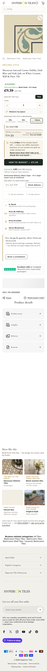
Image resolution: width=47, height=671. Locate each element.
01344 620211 (22, 523)
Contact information (29, 667)
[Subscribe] (39, 609)
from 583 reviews (18, 169)
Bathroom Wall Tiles (13, 541)
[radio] (10, 121)
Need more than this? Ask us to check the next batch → (24, 154)
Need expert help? (35, 298)
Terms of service (34, 663)
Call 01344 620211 (14, 251)
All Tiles (37, 536)
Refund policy (12, 663)
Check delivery (34, 185)
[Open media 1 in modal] (39, 17)
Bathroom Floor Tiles (32, 58)
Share (8, 298)
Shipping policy (16, 667)
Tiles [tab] (39, 97)
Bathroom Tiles (13, 58)
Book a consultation (16, 257)
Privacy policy (22, 663)
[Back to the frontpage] (4, 58)
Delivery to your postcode (16, 181)
